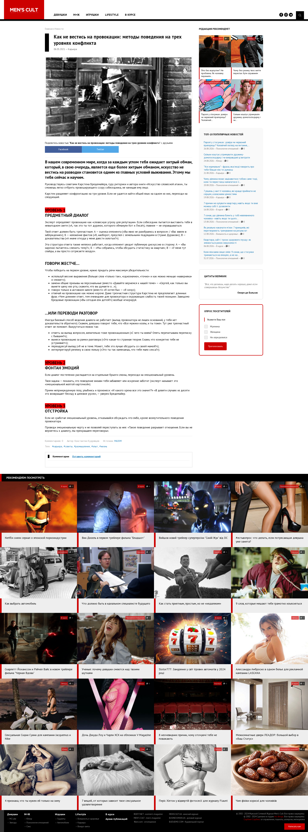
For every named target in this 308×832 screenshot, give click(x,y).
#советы (68, 446)
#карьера (57, 446)
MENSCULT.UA (183, 814)
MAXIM (118, 440)
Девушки (60, 15)
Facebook (63, 149)
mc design (278, 816)
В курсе (130, 15)
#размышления (82, 446)
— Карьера (80, 822)
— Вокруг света (82, 826)
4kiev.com (145, 821)
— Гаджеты (60, 818)
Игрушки (92, 15)
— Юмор (28, 818)
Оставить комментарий (86, 456)
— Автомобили (62, 822)
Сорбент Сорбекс (252, 819)
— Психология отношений (36, 822)
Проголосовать (215, 346)
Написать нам (294, 826)
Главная (49, 28)
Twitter (100, 149)
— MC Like (11, 818)
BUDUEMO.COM (186, 821)
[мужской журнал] (24, 10)
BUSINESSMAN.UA (185, 818)
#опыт (94, 446)
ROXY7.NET (148, 814)
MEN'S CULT (147, 818)
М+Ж (76, 15)
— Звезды (12, 822)
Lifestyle (112, 15)
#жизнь (103, 446)
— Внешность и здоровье (87, 818)
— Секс (27, 826)
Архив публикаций (116, 818)
